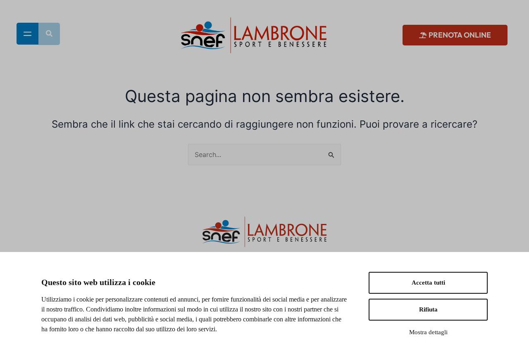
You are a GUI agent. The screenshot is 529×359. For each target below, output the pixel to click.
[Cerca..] (49, 34)
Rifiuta (428, 309)
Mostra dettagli (428, 332)
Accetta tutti (428, 282)
